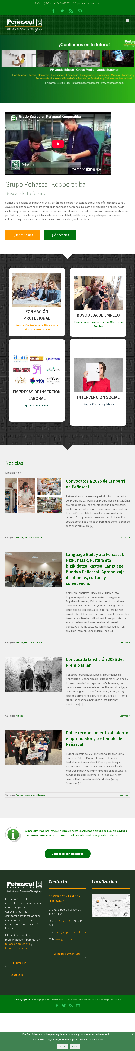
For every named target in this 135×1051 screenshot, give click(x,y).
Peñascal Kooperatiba (37, 505)
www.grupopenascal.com (69, 939)
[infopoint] (13, 828)
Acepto (62, 1046)
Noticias (23, 505)
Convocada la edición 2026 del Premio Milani (29, 665)
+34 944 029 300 (62, 3)
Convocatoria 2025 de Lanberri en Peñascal (29, 487)
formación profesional (18, 944)
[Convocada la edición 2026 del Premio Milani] (33, 674)
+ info (75, 1046)
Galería (37, 487)
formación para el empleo (20, 948)
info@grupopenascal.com (86, 3)
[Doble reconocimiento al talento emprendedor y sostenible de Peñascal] (33, 747)
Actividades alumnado (29, 760)
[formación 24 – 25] (67, 69)
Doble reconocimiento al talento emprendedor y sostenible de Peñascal (29, 736)
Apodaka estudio (113, 999)
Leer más (124, 537)
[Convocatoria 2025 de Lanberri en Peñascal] (33, 495)
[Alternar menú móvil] (128, 20)
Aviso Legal (19, 999)
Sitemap (29, 999)
